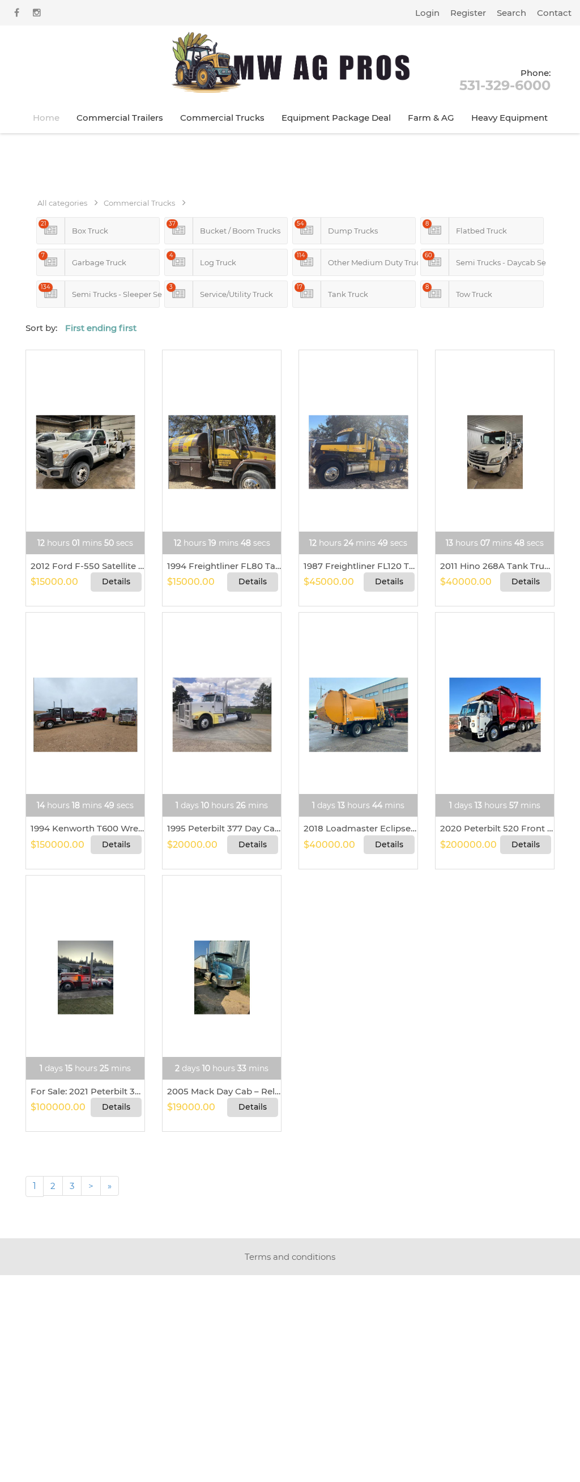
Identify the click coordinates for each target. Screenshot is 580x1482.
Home (46, 117)
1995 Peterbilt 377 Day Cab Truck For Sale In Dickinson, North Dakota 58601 (222, 828)
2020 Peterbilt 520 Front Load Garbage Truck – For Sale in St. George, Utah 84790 (495, 828)
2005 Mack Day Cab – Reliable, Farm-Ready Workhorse (222, 1091)
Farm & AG (431, 117)
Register (468, 12)
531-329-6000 (505, 79)
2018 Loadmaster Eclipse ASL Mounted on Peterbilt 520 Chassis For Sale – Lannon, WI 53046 (358, 828)
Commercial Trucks (222, 117)
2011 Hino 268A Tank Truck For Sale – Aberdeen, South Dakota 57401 (495, 565)
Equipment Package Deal (336, 117)
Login (427, 12)
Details (116, 581)
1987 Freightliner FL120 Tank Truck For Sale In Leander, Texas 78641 (358, 565)
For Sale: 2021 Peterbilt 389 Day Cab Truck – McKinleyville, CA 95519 (85, 1091)
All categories (62, 202)
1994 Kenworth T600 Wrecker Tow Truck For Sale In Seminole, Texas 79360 (85, 828)
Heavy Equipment (509, 117)
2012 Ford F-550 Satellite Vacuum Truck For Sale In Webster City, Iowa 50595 (85, 565)
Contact (554, 12)
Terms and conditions (290, 1256)
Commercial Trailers (119, 117)
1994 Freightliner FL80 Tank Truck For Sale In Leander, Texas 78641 (222, 565)
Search (511, 12)
